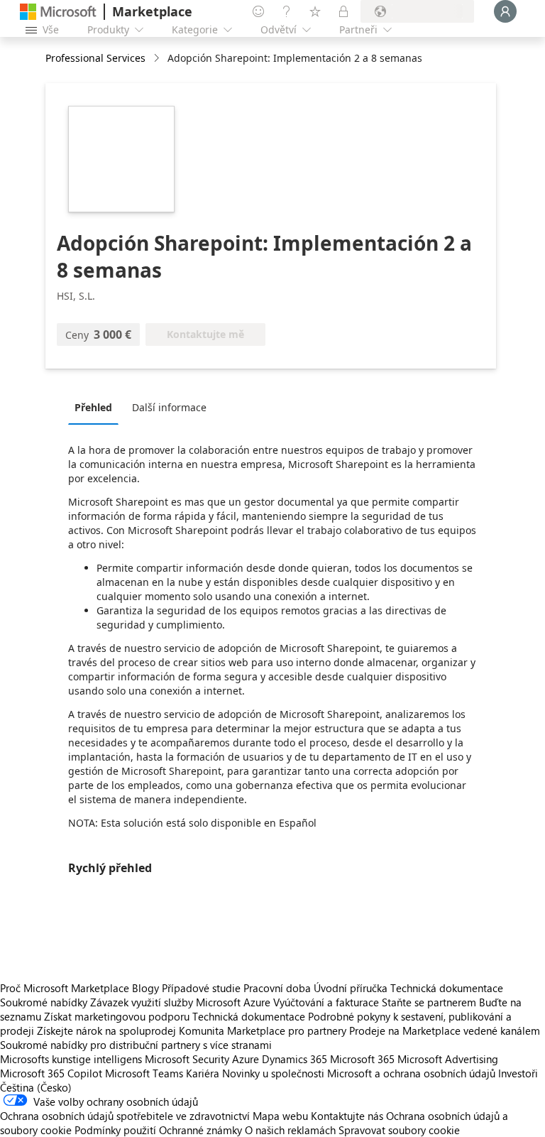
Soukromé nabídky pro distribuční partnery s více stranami (136, 1045)
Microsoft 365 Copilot (51, 1073)
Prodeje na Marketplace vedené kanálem (444, 1030)
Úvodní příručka (350, 988)
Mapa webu (280, 1116)
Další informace (169, 407)
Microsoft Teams (144, 1073)
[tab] (97, 407)
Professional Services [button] (95, 58)
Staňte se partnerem (429, 1002)
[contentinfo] (158, 58)
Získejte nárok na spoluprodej (106, 1030)
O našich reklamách (290, 1130)
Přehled (93, 407)
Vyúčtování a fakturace (326, 1002)
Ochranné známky (200, 1130)
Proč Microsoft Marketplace (64, 988)
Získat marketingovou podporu (116, 1016)
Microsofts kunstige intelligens (71, 1059)
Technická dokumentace (446, 988)
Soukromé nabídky (43, 1002)
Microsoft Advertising (447, 1059)
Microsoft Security (187, 1059)
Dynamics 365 (294, 1059)
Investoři (518, 1073)
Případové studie (201, 988)
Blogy (145, 988)
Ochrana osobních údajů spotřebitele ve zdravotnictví (125, 1116)
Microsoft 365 (362, 1059)
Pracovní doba (277, 988)
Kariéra (202, 1073)
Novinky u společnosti (273, 1073)
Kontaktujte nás (347, 1116)
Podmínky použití (115, 1130)
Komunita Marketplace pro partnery (262, 1030)
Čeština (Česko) (36, 1087)
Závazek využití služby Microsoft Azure (181, 1002)
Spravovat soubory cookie (399, 1130)
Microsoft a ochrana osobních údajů (411, 1073)
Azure (245, 1059)
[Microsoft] (58, 12)
